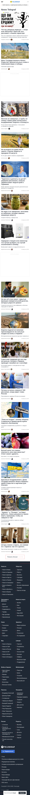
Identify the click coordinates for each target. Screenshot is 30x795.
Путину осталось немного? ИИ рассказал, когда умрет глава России (13, 392)
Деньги (4, 604)
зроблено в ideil (5, 790)
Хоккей (19, 610)
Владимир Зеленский (8, 693)
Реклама (4, 767)
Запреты (19, 702)
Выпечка (19, 724)
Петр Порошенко (6, 708)
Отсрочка (19, 675)
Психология (20, 633)
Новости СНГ (6, 651)
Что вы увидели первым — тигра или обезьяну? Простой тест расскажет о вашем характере (14, 31)
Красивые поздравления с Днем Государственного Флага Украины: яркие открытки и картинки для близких (14, 482)
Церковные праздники (20, 693)
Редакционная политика (8, 761)
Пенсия (3, 721)
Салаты (19, 735)
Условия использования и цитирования (12, 764)
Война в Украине (6, 667)
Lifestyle (18, 640)
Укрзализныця (6, 617)
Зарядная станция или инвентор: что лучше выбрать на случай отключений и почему (14, 242)
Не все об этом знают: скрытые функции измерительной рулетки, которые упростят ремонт (14, 301)
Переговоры (5, 677)
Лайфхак (19, 657)
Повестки (19, 670)
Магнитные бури (21, 659)
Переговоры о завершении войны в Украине (15, 5)
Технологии (5, 625)
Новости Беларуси (7, 657)
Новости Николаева (7, 594)
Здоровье (19, 622)
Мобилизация (20, 667)
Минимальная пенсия (8, 736)
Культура (19, 654)
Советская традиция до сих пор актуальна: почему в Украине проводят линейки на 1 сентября (14, 361)
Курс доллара (6, 614)
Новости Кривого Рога (7, 586)
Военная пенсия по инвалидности (7, 733)
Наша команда (6, 774)
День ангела (20, 704)
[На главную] (15, 2)
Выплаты (19, 574)
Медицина (19, 580)
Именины (19, 707)
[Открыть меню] (2, 2)
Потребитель (20, 646)
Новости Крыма (6, 591)
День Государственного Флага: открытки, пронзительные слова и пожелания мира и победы (15, 62)
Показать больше (12, 557)
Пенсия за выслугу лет (7, 740)
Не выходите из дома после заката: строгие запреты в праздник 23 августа (12, 151)
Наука (3, 622)
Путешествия (20, 651)
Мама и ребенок (21, 625)
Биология (4, 630)
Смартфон (5, 635)
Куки (14, 793)
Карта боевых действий (6, 671)
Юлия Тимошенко (7, 711)
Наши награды (6, 769)
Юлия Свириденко (7, 716)
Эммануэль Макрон (7, 700)
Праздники (19, 690)
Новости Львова (6, 580)
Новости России (6, 649)
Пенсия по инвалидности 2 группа (6, 729)
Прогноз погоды (21, 590)
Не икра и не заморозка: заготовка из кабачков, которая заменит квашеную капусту (14, 213)
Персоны (4, 690)
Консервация (20, 727)
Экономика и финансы (5, 600)
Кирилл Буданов (6, 706)
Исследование (21, 635)
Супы (18, 729)
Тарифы (4, 612)
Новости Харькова (7, 572)
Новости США (6, 646)
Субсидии (19, 577)
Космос (4, 628)
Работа (19, 572)
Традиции (19, 699)
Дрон (3, 633)
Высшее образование (23, 585)
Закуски (19, 737)
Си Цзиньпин (5, 698)
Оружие (4, 679)
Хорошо (22, 793)
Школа (19, 582)
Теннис (19, 607)
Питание (19, 628)
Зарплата (19, 569)
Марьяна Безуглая (7, 713)
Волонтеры (5, 682)
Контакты (4, 772)
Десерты (19, 732)
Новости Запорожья (7, 582)
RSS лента (5, 782)
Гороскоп (19, 644)
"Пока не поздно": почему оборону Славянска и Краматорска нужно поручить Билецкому (14, 421)
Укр (28, 1)
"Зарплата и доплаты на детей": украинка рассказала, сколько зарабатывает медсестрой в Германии (14, 181)
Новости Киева (6, 569)
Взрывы (4, 674)
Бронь (18, 673)
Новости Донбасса (7, 589)
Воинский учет (21, 680)
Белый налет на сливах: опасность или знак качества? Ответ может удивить (13, 452)
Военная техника (7, 684)
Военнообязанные (22, 678)
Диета (18, 630)
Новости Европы (6, 644)
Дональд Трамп (6, 695)
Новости (3, 566)
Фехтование (20, 615)
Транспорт (5, 606)
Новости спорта (20, 599)
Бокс (18, 605)
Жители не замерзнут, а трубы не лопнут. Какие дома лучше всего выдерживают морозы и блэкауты (15, 120)
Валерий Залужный (7, 703)
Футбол (19, 602)
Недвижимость (6, 609)
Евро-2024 (20, 613)
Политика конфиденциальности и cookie (13, 759)
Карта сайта (5, 777)
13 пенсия (5, 724)
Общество (19, 566)
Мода (18, 649)
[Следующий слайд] (28, 5)
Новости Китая (6, 654)
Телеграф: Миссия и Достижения (11, 779)
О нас (3, 756)
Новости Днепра (6, 574)
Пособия (19, 587)
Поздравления (21, 662)
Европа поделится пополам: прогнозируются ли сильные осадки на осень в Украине (12, 331)
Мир (2, 640)
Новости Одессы (6, 577)
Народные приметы (22, 697)
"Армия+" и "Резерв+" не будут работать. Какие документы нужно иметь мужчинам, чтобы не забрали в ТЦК (14, 515)
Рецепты (18, 721)
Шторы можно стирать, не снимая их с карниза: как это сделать (14, 546)
